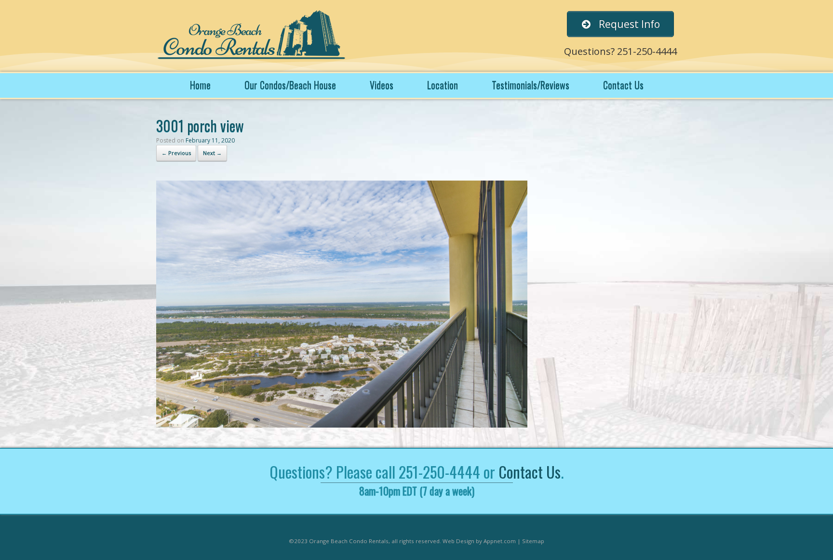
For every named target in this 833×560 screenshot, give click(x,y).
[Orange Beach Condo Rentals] (252, 36)
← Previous (176, 152)
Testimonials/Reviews (530, 85)
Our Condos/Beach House (290, 85)
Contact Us (623, 85)
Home (200, 85)
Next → (212, 152)
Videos (381, 85)
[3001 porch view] (341, 425)
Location (442, 85)
